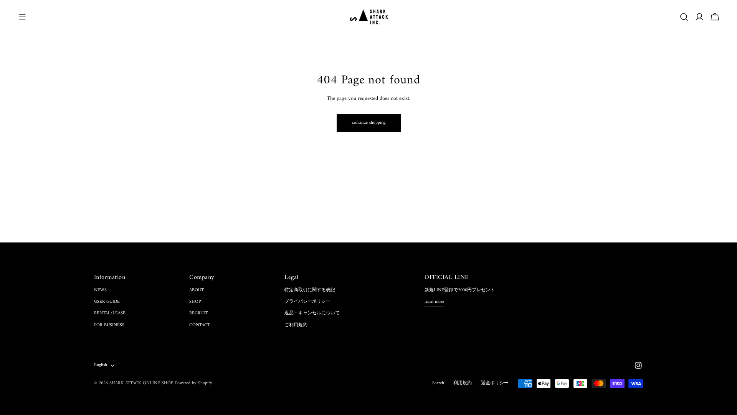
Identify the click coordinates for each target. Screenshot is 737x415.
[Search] (684, 17)
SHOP (195, 302)
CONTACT (199, 325)
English (100, 365)
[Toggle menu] (22, 17)
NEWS (100, 290)
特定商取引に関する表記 (309, 290)
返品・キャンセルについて (312, 313)
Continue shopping (368, 123)
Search (438, 383)
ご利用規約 (295, 325)
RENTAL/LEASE (110, 313)
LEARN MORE (434, 302)
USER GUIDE (107, 302)
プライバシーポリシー (307, 302)
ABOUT (196, 290)
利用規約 (462, 383)
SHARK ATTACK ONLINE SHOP (141, 383)
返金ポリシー (495, 383)
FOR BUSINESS (109, 325)
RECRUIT (198, 313)
